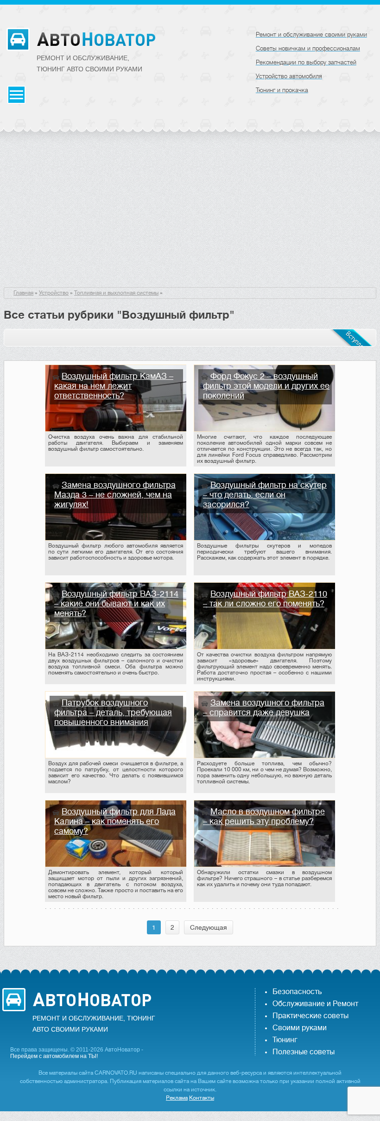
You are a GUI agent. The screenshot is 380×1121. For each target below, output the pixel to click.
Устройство (54, 293)
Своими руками (299, 1028)
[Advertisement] (190, 218)
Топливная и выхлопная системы (116, 293)
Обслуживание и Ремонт (315, 1004)
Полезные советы (303, 1052)
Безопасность (297, 992)
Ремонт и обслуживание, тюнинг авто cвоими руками (89, 63)
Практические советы (310, 1016)
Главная (23, 293)
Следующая (208, 927)
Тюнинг (285, 1040)
